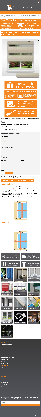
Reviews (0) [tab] (30, 180)
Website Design (32, 415)
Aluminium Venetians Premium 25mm (23, 15)
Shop (4, 15)
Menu (4, 12)
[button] (39, 40)
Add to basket (9, 173)
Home (2, 15)
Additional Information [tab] (21, 180)
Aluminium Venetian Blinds (11, 15)
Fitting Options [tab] (5, 180)
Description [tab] (12, 180)
